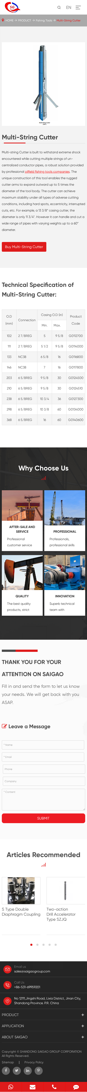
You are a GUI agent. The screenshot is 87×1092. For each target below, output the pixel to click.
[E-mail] (33, 1087)
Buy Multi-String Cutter (24, 247)
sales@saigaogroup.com (32, 971)
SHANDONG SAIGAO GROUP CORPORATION (51, 1051)
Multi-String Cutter (69, 20)
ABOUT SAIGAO (15, 1037)
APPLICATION (13, 1026)
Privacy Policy (34, 1062)
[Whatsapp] (11, 1087)
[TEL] (54, 1087)
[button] (31, 945)
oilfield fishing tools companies (47, 172)
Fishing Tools (44, 20)
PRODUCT (24, 20)
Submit (43, 818)
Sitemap (8, 1062)
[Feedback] (76, 1087)
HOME (9, 20)
